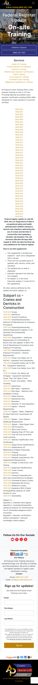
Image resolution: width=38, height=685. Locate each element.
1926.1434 (19, 196)
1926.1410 (19, 135)
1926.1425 (19, 173)
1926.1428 (19, 181)
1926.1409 (19, 132)
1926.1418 (19, 155)
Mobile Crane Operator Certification (19, 72)
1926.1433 (19, 193)
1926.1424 (19, 170)
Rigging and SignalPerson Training (19, 82)
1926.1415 (19, 147)
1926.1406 (19, 124)
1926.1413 (19, 142)
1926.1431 (19, 188)
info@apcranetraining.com (21, 580)
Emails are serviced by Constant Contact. (20, 639)
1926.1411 (19, 137)
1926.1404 (19, 119)
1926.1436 (19, 201)
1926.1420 (19, 160)
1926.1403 (19, 117)
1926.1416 (19, 150)
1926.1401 (19, 112)
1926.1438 (19, 206)
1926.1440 (19, 211)
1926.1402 (19, 114)
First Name (8, 608)
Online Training (19, 74)
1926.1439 (19, 209)
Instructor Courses (19, 69)
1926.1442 (19, 216)
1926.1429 (19, 183)
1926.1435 (19, 199)
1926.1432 (19, 191)
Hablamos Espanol (19, 47)
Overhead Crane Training (19, 79)
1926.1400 (19, 109)
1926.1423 (19, 168)
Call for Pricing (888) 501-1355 (19, 7)
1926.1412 (19, 140)
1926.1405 (19, 122)
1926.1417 (19, 153)
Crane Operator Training (19, 77)
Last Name (8, 618)
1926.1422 (19, 165)
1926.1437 (19, 204)
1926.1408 (19, 130)
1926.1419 (19, 158)
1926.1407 (19, 127)
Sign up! (19, 645)
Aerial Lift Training (19, 64)
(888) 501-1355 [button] (19, 53)
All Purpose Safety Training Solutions (20, 678)
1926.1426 (19, 176)
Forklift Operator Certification (19, 67)
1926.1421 (19, 163)
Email (6, 598)
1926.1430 (19, 186)
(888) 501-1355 (22, 577)
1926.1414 (19, 145)
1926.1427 (19, 178)
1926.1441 (19, 214)
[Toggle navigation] (33, 3)
